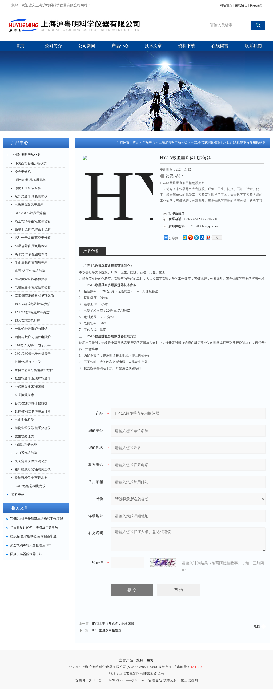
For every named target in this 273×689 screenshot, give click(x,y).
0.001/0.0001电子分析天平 (33, 353)
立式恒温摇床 (24, 395)
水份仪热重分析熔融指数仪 (34, 370)
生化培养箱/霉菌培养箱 (31, 262)
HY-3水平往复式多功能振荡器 (113, 623)
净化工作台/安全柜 (28, 188)
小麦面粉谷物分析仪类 (31, 163)
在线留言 (241, 5)
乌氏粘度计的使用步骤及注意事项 (34, 527)
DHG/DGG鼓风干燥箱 (30, 213)
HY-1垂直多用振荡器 (106, 630)
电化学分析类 (24, 420)
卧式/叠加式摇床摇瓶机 (31, 403)
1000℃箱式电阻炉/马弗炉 (32, 304)
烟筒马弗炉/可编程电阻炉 (33, 337)
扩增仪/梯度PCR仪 (28, 362)
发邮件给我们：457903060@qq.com (193, 226)
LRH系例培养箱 (26, 453)
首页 (136, 142)
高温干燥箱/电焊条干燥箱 (33, 229)
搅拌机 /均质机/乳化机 (30, 180)
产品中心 (148, 142)
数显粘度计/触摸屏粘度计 (33, 378)
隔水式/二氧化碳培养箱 (31, 254)
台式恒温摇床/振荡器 (29, 387)
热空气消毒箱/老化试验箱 (33, 221)
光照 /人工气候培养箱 (30, 271)
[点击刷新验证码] (163, 562)
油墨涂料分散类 (26, 444)
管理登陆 (155, 680)
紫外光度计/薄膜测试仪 (31, 196)
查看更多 (17, 494)
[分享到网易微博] (208, 237)
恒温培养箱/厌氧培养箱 (31, 246)
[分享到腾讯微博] (196, 237)
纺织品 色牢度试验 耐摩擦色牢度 (33, 536)
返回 (257, 626)
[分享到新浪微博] (190, 237)
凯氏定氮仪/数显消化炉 (31, 461)
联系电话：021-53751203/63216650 (192, 219)
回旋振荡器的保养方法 (26, 554)
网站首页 (226, 5)
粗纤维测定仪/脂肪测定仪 (33, 469)
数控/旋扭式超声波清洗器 (33, 411)
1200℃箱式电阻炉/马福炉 (32, 312)
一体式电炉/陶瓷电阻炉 (31, 329)
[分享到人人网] (202, 237)
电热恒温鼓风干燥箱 (29, 205)
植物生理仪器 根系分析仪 (33, 428)
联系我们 (256, 5)
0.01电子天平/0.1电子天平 (33, 345)
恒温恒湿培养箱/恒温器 (31, 279)
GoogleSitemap (136, 680)
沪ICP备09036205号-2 (106, 680)
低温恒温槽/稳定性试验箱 (33, 287)
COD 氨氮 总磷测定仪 (30, 486)
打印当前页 (176, 213)
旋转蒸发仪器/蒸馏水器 (31, 478)
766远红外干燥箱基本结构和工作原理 (36, 519)
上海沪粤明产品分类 (25, 155)
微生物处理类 (24, 436)
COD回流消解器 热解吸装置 (34, 296)
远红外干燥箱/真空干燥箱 (33, 238)
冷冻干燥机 (23, 171)
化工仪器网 (189, 680)
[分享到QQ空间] (184, 237)
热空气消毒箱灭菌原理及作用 (31, 545)
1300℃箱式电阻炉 (27, 320)
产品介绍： (92, 251)
